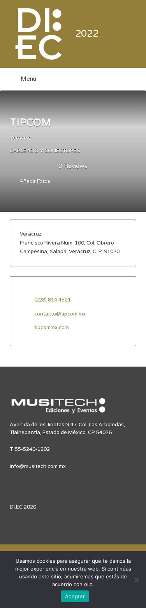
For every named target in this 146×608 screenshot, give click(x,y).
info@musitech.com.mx (38, 466)
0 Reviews (73, 166)
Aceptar (75, 596)
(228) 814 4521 (52, 300)
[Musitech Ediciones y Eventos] (58, 409)
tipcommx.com (51, 327)
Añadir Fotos (34, 182)
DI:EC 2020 (23, 507)
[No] (136, 579)
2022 (87, 33)
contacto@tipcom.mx (60, 314)
